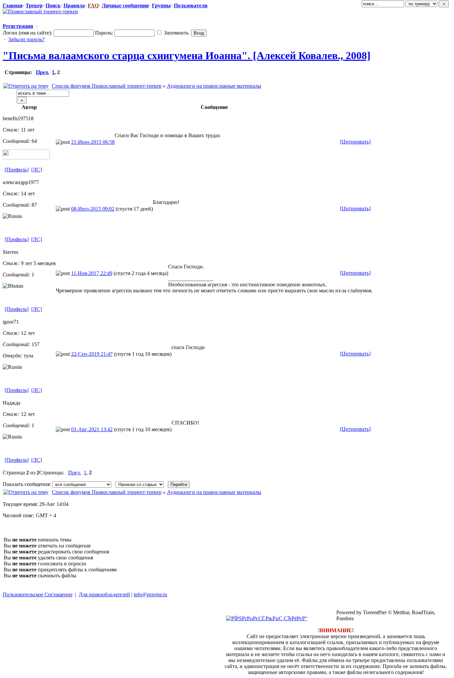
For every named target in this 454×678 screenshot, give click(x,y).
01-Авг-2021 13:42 (92, 429)
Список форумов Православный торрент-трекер (107, 86)
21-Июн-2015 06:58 (93, 142)
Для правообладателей (104, 594)
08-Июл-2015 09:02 (92, 209)
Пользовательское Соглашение (37, 594)
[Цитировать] (355, 142)
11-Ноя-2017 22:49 (91, 273)
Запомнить (175, 33)
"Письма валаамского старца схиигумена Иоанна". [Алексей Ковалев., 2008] (187, 55)
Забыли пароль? (26, 39)
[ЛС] (36, 169)
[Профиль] (17, 169)
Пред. (42, 72)
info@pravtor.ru (150, 594)
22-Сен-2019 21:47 (92, 354)
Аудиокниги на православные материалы (214, 86)
